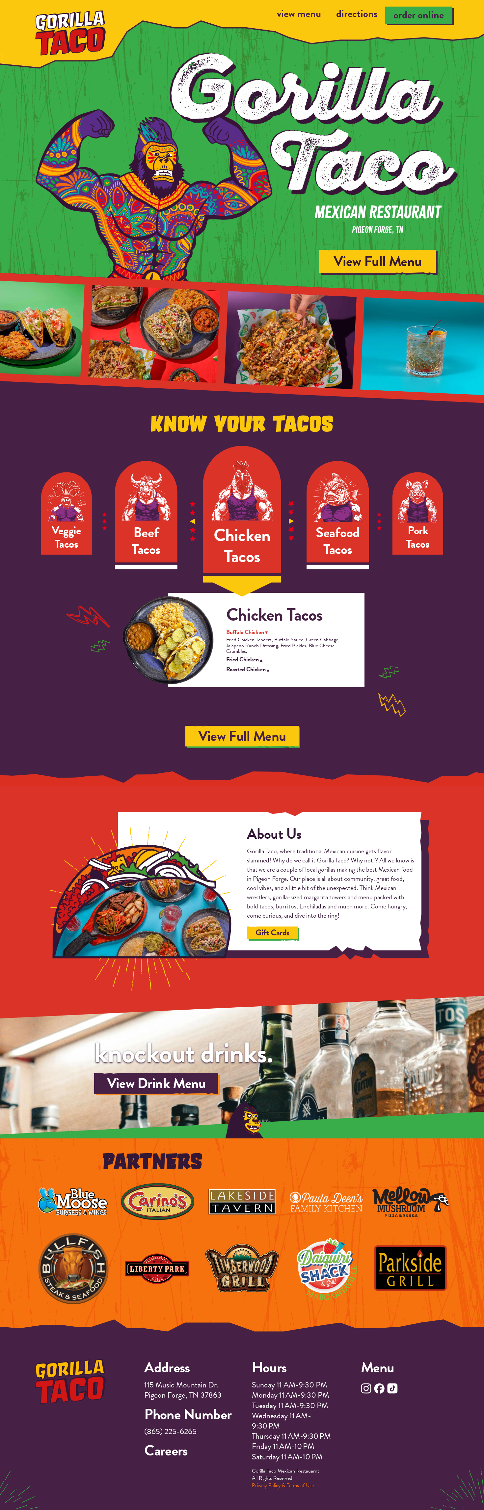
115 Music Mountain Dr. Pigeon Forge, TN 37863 (183, 1390)
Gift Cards (272, 933)
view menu (299, 14)
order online (418, 15)
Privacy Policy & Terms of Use (283, 1485)
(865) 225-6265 (170, 1431)
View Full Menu (423, 261)
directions (357, 14)
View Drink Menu (156, 1083)
